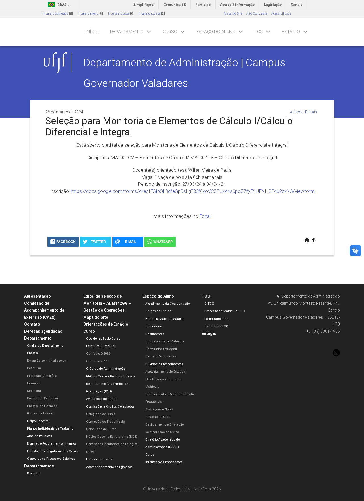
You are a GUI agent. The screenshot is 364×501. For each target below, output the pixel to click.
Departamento (127, 31)
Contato (32, 324)
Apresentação (37, 296)
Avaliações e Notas (159, 409)
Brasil (57, 4)
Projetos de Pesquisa (42, 398)
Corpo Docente (37, 421)
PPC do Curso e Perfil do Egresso (110, 376)
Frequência (153, 402)
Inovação (33, 383)
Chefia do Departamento (45, 345)
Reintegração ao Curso (162, 432)
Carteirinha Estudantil (161, 349)
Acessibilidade (281, 13)
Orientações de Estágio (105, 324)
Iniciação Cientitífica (42, 376)
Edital (204, 216)
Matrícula (152, 386)
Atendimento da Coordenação (167, 304)
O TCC (209, 304)
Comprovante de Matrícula (165, 341)
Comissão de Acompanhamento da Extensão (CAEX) (44, 310)
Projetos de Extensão (42, 406)
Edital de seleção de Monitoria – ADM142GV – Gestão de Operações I (107, 303)
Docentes (34, 473)
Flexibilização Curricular (163, 379)
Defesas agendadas (43, 331)
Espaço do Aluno (215, 31)
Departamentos (39, 466)
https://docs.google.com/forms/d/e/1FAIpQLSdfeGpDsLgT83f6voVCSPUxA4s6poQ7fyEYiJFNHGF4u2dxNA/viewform (193, 191)
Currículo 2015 (96, 361)
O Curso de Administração (105, 369)
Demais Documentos (161, 356)
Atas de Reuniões (39, 436)
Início (92, 31)
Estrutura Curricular (100, 346)
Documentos (154, 334)
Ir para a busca (120, 13)
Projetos (33, 353)
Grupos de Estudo (40, 413)
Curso (170, 31)
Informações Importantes (164, 462)
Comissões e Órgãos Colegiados (110, 406)
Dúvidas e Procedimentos (164, 364)
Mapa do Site (233, 13)
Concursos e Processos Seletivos (51, 459)
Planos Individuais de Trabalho (50, 428)
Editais (311, 112)
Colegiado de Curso (100, 414)
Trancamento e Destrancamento (169, 394)
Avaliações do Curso (101, 399)
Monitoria (34, 391)
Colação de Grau (157, 417)
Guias (149, 455)
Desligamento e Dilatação (164, 424)
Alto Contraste (256, 13)
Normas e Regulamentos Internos (51, 443)
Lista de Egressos (99, 459)
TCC (259, 31)
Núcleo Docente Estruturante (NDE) (111, 437)
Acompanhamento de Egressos (109, 467)
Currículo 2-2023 (98, 353)
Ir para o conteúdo (57, 13)
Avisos (296, 112)
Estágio (291, 31)
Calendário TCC (216, 326)
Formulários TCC (217, 319)
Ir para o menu (90, 13)
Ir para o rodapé (151, 13)
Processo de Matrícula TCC (224, 311)
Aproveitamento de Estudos (165, 371)
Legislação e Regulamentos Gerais (52, 451)
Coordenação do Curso (103, 338)
